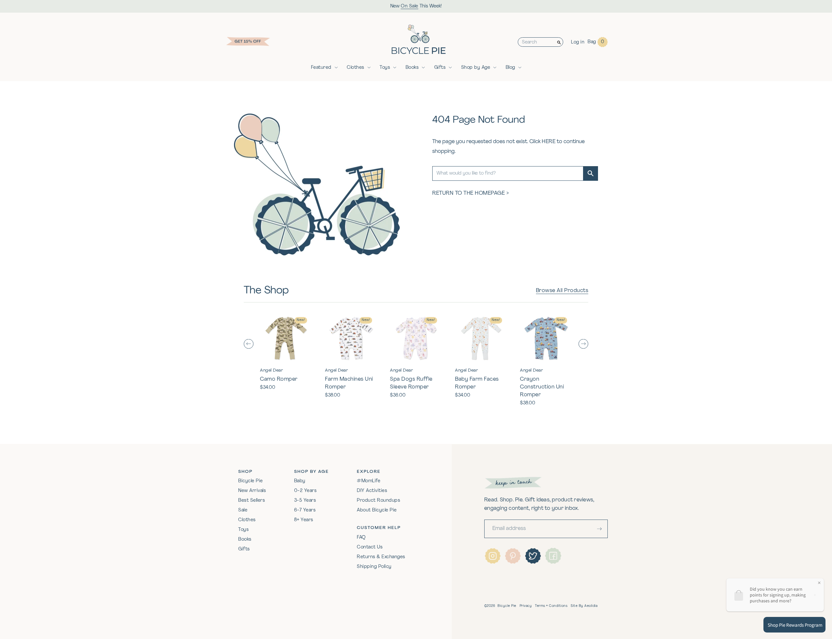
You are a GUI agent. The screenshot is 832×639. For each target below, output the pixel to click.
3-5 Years (305, 500)
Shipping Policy (374, 566)
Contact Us (370, 547)
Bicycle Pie (250, 481)
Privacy (526, 606)
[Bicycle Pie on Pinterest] (513, 556)
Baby (300, 481)
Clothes (355, 67)
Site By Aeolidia (584, 606)
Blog (510, 67)
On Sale (409, 6)
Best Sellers (251, 500)
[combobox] (536, 42)
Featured (321, 67)
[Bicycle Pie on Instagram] (493, 556)
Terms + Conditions (551, 606)
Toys (385, 67)
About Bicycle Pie (377, 510)
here (548, 141)
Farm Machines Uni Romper (349, 383)
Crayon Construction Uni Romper (542, 387)
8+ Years (303, 520)
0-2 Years (305, 490)
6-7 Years (305, 510)
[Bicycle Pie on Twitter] (533, 556)
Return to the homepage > (470, 193)
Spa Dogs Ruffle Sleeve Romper (411, 383)
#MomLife (368, 481)
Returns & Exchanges (381, 557)
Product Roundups (378, 500)
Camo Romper (279, 379)
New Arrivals (252, 490)
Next (583, 344)
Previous (249, 344)
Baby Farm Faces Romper (477, 383)
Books (412, 67)
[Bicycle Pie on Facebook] (553, 556)
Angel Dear (271, 370)
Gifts (440, 67)
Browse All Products (562, 290)
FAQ (361, 537)
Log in (577, 42)
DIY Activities (372, 490)
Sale (242, 510)
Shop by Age (475, 67)
